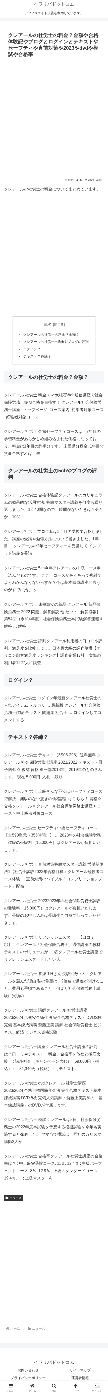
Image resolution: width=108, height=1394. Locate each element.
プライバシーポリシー (28, 1378)
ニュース (16, 1198)
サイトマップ (80, 1370)
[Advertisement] (54, 116)
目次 (47, 324)
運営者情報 (80, 1378)
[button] (97, 909)
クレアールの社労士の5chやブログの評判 (56, 342)
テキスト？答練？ (37, 356)
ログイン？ (32, 349)
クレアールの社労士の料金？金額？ (51, 335)
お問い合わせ (28, 1370)
